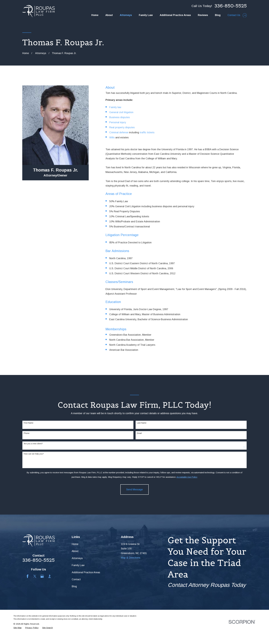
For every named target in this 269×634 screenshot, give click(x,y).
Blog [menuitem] (218, 15)
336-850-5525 (230, 6)
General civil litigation (121, 112)
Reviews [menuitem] (203, 15)
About (75, 551)
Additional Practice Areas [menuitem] (175, 15)
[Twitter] (35, 576)
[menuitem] (17, 628)
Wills (112, 137)
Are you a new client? (33, 443)
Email (139, 433)
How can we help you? (34, 454)
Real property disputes (122, 127)
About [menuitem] (109, 15)
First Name (28, 423)
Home (75, 544)
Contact (76, 579)
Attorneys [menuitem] (126, 15)
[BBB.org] (49, 576)
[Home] (38, 11)
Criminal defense (118, 132)
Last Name (141, 423)
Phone (26, 433)
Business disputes (119, 117)
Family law (115, 107)
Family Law (78, 565)
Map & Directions (130, 557)
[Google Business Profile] (42, 576)
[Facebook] (27, 576)
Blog (74, 586)
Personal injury (117, 122)
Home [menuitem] (94, 15)
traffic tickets (147, 132)
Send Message (134, 489)
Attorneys (77, 558)
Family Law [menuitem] (146, 15)
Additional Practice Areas (86, 572)
